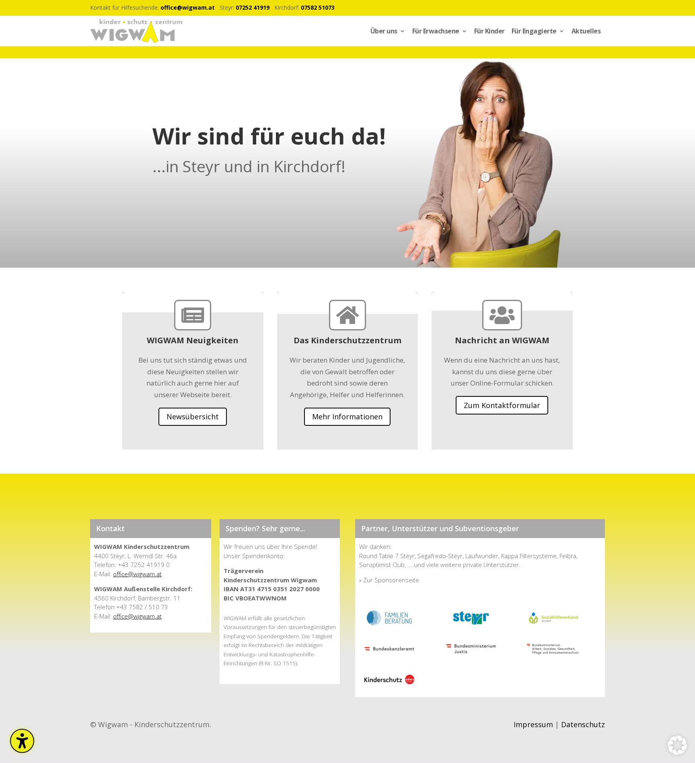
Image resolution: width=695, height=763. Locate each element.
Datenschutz (583, 724)
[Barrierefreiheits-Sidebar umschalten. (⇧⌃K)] (22, 741)
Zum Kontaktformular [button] (502, 405)
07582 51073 (318, 7)
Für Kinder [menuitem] (489, 31)
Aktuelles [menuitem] (586, 31)
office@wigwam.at (187, 7)
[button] (677, 745)
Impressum (533, 724)
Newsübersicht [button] (193, 416)
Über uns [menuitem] (383, 31)
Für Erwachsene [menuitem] (435, 31)
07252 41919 (252, 7)
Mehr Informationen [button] (347, 416)
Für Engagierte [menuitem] (534, 31)
